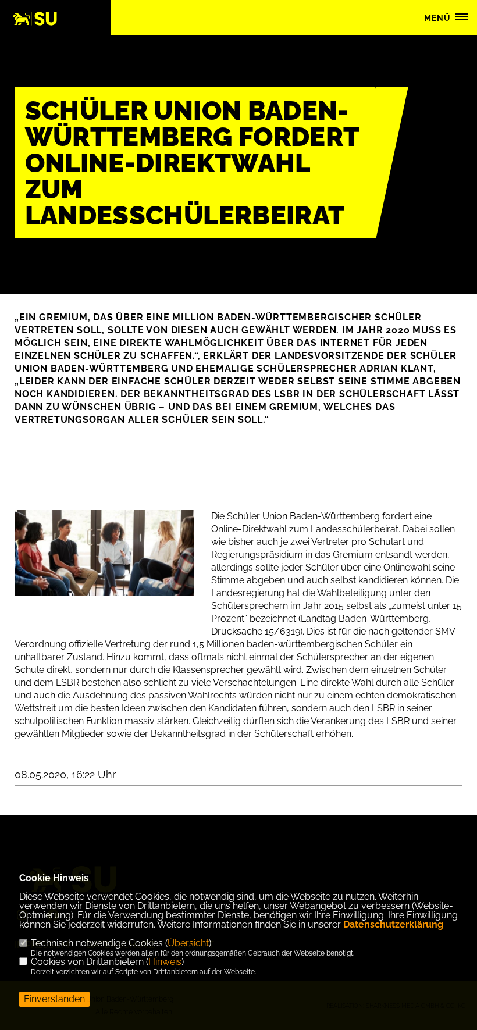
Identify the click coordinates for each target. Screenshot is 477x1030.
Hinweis (164, 961)
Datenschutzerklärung (393, 924)
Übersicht (188, 943)
